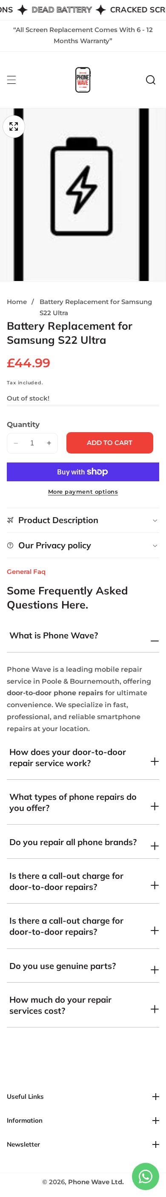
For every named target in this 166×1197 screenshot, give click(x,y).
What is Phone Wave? (53, 635)
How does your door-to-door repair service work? (67, 757)
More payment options (83, 492)
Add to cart (109, 443)
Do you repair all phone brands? (73, 842)
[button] (150, 79)
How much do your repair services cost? (60, 1005)
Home (17, 302)
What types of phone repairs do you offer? (73, 802)
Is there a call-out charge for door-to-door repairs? (66, 881)
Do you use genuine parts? (62, 965)
